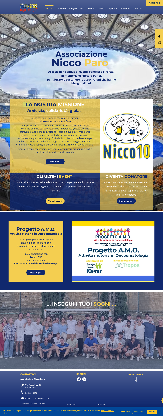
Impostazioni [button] (125, 411)
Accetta (152, 411)
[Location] (22, 385)
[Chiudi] (159, 411)
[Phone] (22, 392)
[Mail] (22, 398)
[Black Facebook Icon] (159, 36)
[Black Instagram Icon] (159, 42)
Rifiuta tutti (138, 411)
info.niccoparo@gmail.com (37, 398)
